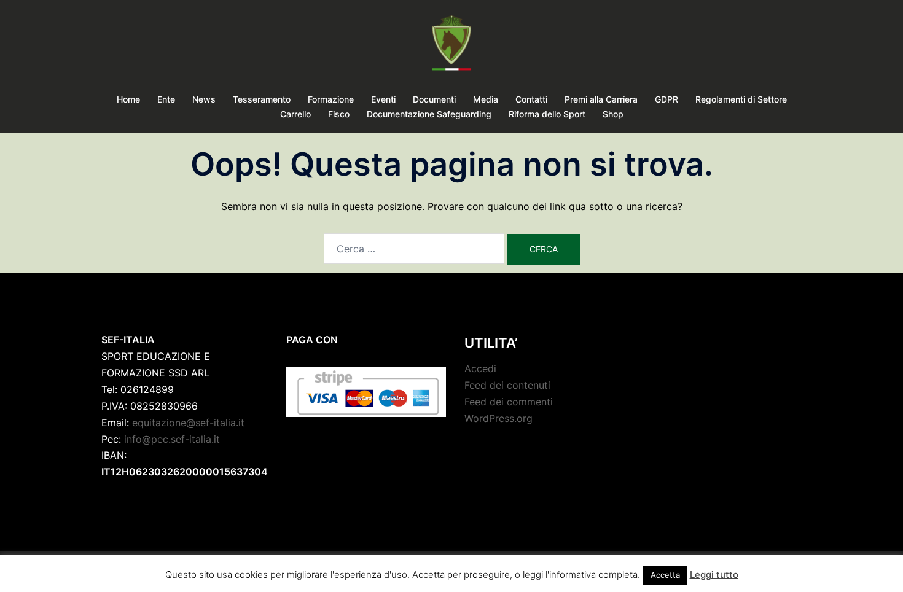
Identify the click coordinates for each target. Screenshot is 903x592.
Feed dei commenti (508, 401)
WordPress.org (498, 418)
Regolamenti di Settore (741, 99)
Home (128, 99)
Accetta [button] (665, 575)
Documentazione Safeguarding (429, 114)
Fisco (339, 114)
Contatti (531, 99)
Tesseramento (262, 99)
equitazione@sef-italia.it (188, 422)
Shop (613, 114)
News (204, 99)
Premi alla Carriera (601, 99)
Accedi (480, 368)
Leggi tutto (714, 574)
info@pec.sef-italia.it (172, 439)
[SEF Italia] (451, 47)
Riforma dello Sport (547, 114)
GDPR (666, 99)
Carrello (295, 114)
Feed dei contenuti (507, 385)
